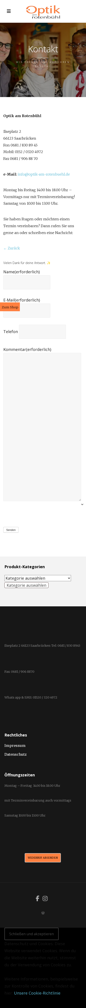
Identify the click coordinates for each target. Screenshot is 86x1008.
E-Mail (21, 300)
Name (21, 271)
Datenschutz (15, 754)
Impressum (15, 745)
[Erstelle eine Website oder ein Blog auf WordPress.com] (43, 913)
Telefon (10, 331)
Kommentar (27, 349)
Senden (11, 530)
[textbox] (26, 585)
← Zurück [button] (11, 248)
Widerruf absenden (43, 857)
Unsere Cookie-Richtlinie (37, 993)
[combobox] (26, 585)
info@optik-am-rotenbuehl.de (44, 174)
